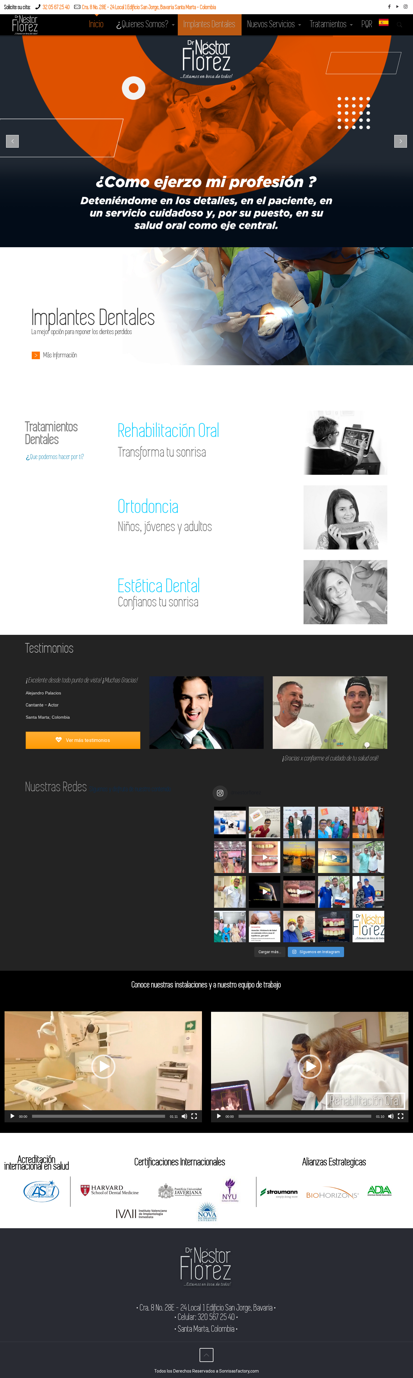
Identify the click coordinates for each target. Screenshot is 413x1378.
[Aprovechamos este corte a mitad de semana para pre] (230, 892)
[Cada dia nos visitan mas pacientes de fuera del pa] (299, 927)
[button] (103, 1067)
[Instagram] (405, 6)
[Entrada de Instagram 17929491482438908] (299, 822)
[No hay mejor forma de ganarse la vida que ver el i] (368, 927)
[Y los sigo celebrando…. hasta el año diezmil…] (334, 822)
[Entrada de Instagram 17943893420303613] (265, 857)
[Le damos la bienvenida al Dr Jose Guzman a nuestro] (265, 822)
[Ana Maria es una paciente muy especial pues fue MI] (368, 857)
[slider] (98, 1116)
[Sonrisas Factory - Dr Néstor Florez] (25, 24)
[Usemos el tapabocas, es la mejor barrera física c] (265, 927)
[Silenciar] (184, 1116)
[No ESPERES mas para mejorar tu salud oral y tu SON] (299, 892)
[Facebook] (389, 6)
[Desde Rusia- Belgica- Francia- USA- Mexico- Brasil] (334, 892)
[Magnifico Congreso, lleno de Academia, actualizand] (368, 822)
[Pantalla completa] (194, 1116)
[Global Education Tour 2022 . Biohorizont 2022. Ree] (230, 857)
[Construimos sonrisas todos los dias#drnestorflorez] (230, 822)
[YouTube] (397, 6)
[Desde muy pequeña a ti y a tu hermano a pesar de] (368, 892)
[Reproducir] (12, 1116)
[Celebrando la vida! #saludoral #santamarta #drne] (230, 927)
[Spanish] (384, 24)
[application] (103, 1066)
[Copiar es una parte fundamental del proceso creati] (334, 927)
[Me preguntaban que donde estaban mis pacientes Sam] (334, 857)
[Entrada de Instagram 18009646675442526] (265, 892)
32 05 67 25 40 (56, 7)
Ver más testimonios (87, 740)
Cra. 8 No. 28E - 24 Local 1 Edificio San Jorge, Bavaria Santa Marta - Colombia (149, 7)
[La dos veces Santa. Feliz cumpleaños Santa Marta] (299, 857)
